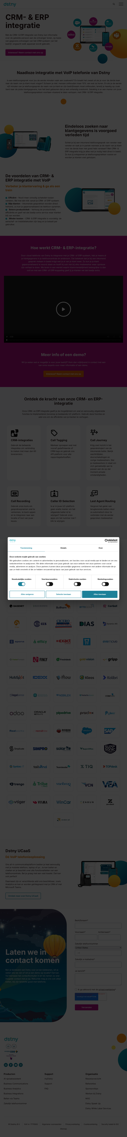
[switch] (49, 584)
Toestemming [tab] (26, 548)
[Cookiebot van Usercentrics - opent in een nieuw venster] (106, 541)
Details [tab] (64, 548)
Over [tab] (101, 548)
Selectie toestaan (63, 594)
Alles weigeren (27, 594)
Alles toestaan (100, 594)
